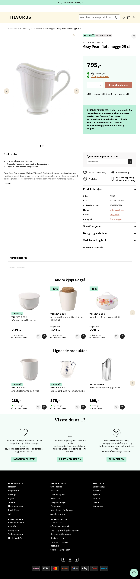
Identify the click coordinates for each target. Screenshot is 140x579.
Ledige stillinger (58, 502)
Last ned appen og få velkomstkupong (125, 179)
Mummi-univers (15, 506)
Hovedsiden (12, 28)
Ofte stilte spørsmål (59, 526)
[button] (133, 36)
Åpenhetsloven (57, 514)
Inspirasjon (13, 490)
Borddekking (25, 28)
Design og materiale (95, 233)
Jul (9, 514)
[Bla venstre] (6, 91)
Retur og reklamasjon (60, 534)
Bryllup (11, 498)
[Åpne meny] (5, 17)
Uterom (96, 502)
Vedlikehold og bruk (95, 240)
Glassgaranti (14, 530)
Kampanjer (98, 506)
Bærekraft (55, 498)
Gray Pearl (114, 214)
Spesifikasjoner (92, 226)
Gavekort (97, 490)
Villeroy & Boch (93, 42)
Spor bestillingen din (60, 549)
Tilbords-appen (57, 494)
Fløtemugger (50, 28)
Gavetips (12, 494)
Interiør (96, 498)
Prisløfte (93, 179)
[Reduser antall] (90, 85)
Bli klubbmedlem (16, 522)
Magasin (12, 486)
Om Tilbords (56, 486)
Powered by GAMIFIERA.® (17, 267)
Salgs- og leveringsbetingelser (64, 530)
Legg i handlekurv (118, 85)
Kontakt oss (56, 522)
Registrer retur (57, 538)
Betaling (54, 545)
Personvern (55, 506)
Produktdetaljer (92, 189)
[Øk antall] (100, 85)
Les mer (7, 183)
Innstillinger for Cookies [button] (61, 510)
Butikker (54, 490)
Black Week (13, 510)
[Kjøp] (44, 336)
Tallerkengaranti (16, 534)
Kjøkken (96, 494)
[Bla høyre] (76, 91)
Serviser (12, 502)
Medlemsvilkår (15, 538)
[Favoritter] (38, 336)
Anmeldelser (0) (19, 257)
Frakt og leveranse (59, 542)
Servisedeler (37, 28)
